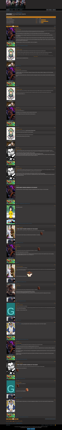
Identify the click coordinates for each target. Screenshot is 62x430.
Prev (7, 26)
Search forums (11, 11)
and (20, 242)
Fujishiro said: (18, 29)
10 (15, 26)
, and (22, 45)
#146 (54, 127)
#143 (54, 67)
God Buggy (11, 393)
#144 (54, 87)
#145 (54, 107)
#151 (54, 225)
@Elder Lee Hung (18, 323)
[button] (13, 10)
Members (21, 9)
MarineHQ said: (18, 149)
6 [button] (37, 21)
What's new (16, 9)
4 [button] (37, 19)
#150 (54, 205)
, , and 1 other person (24, 223)
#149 (54, 185)
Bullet (11, 296)
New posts (7, 11)
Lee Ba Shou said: (19, 49)
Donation (11, 9)
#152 (54, 244)
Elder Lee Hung (8, 15)
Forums (8, 9)
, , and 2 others (23, 203)
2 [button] (37, 22)
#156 (54, 322)
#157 (54, 341)
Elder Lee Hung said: (19, 227)
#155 (54, 303)
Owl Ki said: (18, 246)
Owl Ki (11, 238)
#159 (54, 380)
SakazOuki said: (18, 382)
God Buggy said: (19, 168)
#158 (54, 361)
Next (17, 26)
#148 (54, 166)
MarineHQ (10, 335)
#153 (54, 264)
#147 (54, 147)
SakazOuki (10, 160)
